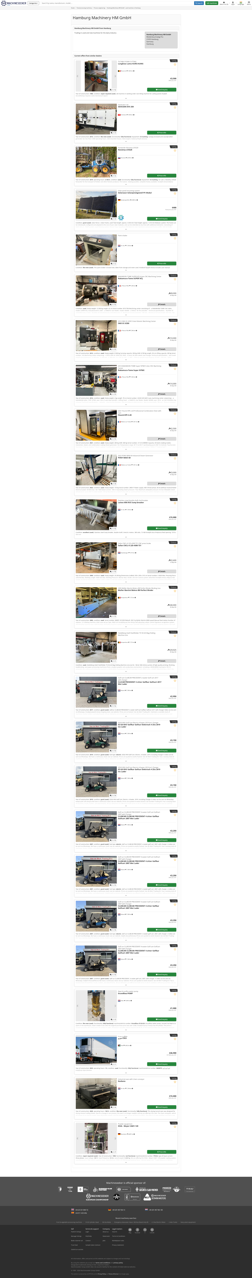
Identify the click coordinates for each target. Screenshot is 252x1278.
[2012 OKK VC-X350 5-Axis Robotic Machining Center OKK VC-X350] (96, 335)
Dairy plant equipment (188, 1222)
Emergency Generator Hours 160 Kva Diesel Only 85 (131, 1222)
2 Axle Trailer (173, 1222)
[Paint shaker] (96, 250)
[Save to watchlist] (175, 64)
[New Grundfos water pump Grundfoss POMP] (96, 1005)
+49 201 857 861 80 (156, 1210)
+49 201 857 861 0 (118, 1210)
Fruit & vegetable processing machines (69, 1222)
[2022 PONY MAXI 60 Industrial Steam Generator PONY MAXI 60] (96, 470)
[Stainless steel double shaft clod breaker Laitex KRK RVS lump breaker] (96, 514)
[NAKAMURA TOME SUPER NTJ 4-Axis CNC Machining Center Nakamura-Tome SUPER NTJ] (96, 290)
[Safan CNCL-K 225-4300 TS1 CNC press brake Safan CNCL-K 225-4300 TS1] (96, 557)
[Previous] (77, 76)
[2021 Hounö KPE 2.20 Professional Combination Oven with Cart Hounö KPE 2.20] (96, 425)
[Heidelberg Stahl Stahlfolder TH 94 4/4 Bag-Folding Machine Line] (96, 647)
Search (200, 3)
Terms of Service (113, 1274)
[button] (249, 3)
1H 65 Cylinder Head (92, 1222)
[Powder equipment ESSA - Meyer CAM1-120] (96, 1138)
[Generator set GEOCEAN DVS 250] (96, 119)
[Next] (115, 76)
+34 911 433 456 (81, 1213)
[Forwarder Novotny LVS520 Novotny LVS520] (96, 162)
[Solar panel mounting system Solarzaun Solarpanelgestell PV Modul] (96, 205)
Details (162, 304)
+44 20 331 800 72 (81, 1210)
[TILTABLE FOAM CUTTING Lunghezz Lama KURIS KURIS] (96, 76)
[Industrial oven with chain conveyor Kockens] (96, 1093)
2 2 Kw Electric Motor (158, 1222)
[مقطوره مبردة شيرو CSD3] (96, 1050)
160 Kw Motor (106, 1222)
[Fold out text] (126, 98)
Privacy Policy (102, 1274)
